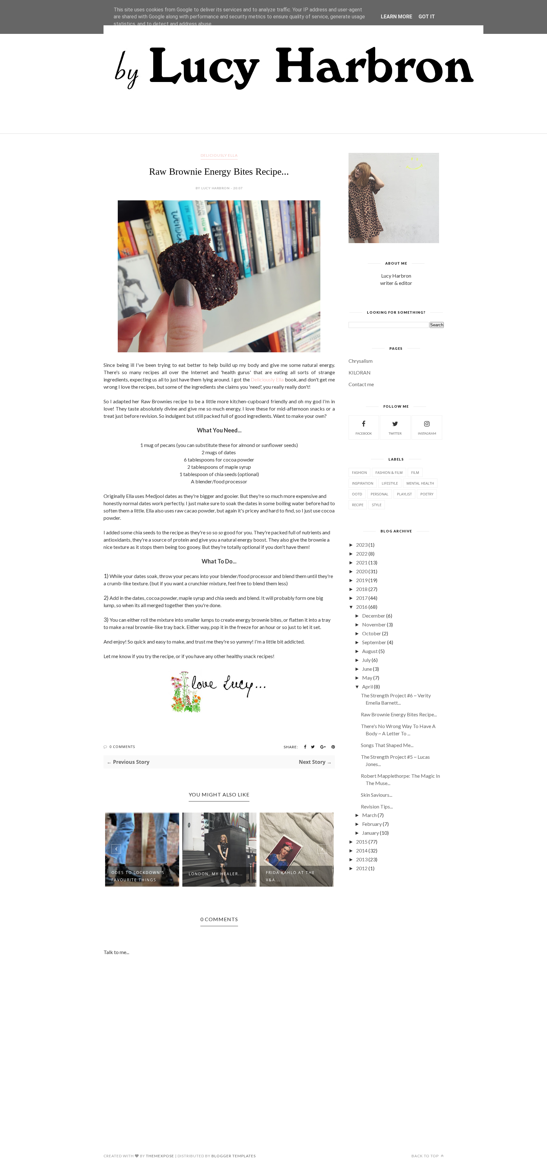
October (371, 633)
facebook (363, 433)
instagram (427, 433)
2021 (362, 562)
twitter (395, 433)
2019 (362, 580)
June (367, 669)
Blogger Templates (233, 1155)
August (370, 651)
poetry (426, 494)
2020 (362, 571)
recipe (357, 504)
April (367, 686)
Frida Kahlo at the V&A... (290, 876)
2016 (362, 607)
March (369, 815)
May (367, 678)
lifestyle (390, 483)
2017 (362, 598)
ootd (357, 494)
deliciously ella (219, 155)
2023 (362, 545)
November (374, 624)
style (376, 504)
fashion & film (389, 472)
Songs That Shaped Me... (387, 745)
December (373, 616)
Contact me (361, 384)
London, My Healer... (216, 874)
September (374, 642)
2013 (362, 859)
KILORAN (360, 372)
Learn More (396, 17)
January (370, 833)
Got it (426, 17)
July (366, 660)
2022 (362, 553)
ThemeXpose (160, 1155)
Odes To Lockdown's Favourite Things (138, 876)
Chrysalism (361, 361)
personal (379, 494)
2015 (362, 842)
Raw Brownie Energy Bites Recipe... (399, 714)
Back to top (426, 1155)
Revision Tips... (377, 806)
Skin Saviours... (376, 795)
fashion (359, 472)
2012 (362, 868)
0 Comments (122, 746)
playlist (404, 494)
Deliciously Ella (267, 379)
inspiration (362, 483)
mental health (420, 483)
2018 (362, 589)
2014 (362, 850)
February (372, 824)
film (415, 472)
